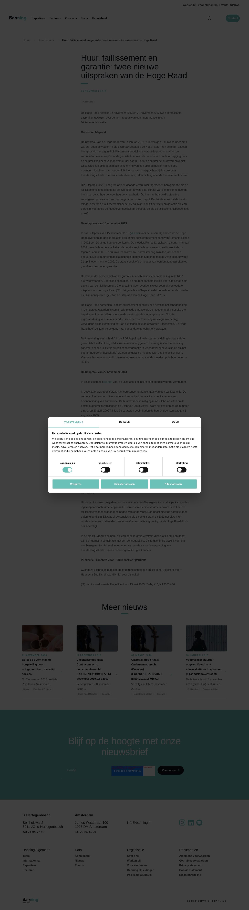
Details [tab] (124, 421)
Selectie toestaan (124, 483)
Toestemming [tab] (73, 422)
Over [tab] (175, 421)
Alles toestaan (173, 483)
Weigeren (75, 483)
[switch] (105, 470)
